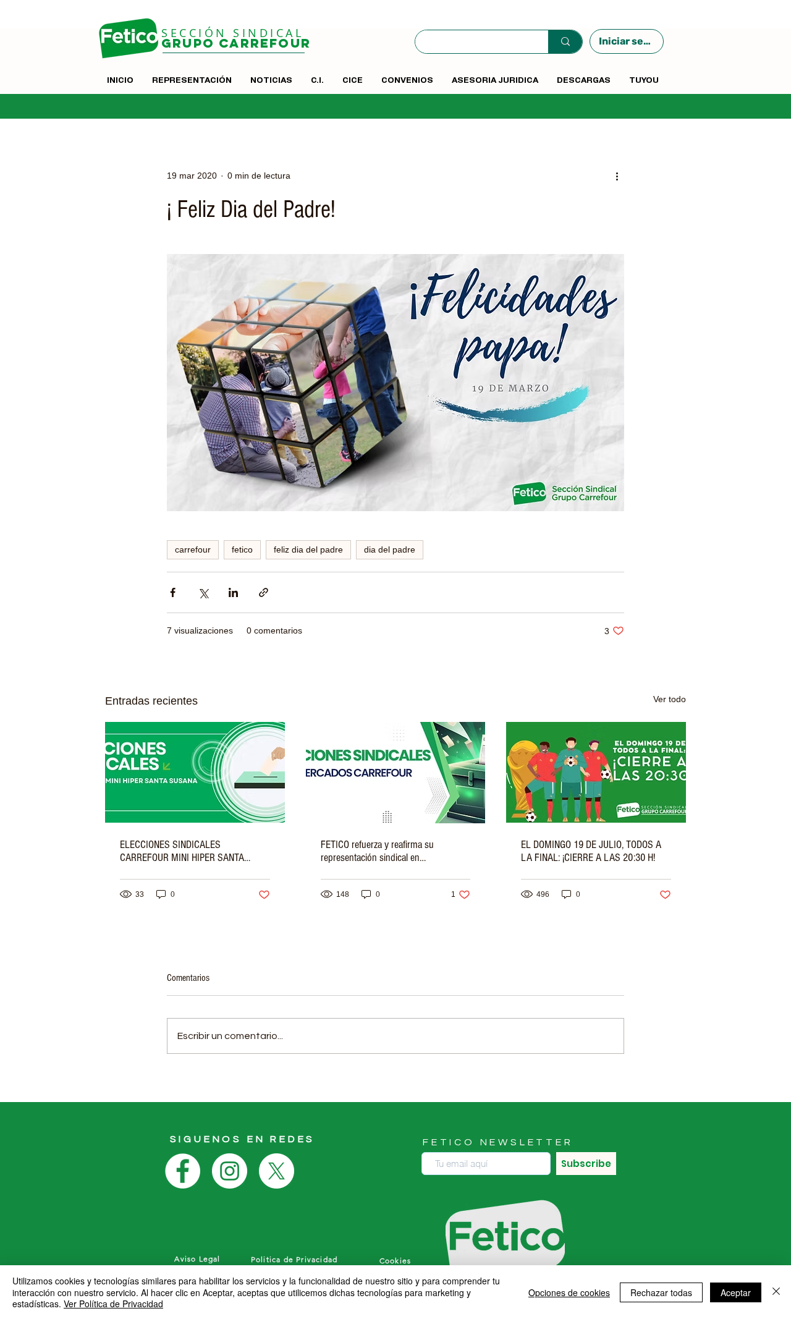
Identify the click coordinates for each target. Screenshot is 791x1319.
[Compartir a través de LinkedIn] (233, 592)
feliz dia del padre (308, 549)
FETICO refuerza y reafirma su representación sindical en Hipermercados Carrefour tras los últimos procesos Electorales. (384, 851)
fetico (242, 549)
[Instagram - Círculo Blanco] (229, 1171)
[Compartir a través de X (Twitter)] (203, 592)
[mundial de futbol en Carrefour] (596, 772)
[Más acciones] (616, 175)
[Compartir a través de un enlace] (263, 592)
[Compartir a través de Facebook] (173, 592)
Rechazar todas (661, 1292)
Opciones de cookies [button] (569, 1292)
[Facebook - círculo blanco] (182, 1171)
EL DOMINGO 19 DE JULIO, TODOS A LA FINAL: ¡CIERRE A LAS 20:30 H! (591, 851)
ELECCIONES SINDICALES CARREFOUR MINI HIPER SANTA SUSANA (182, 851)
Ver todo (669, 699)
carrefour (193, 549)
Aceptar (736, 1292)
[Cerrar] (776, 1292)
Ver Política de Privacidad (113, 1303)
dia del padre (389, 549)
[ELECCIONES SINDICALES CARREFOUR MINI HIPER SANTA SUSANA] (195, 772)
